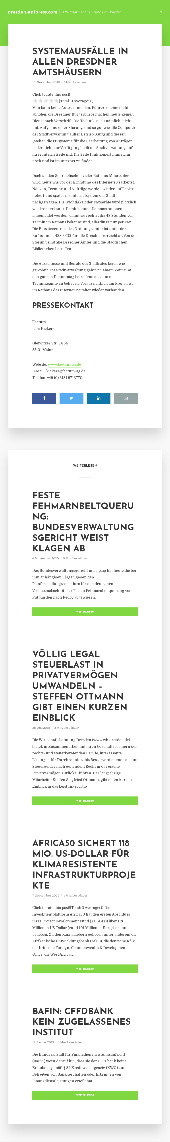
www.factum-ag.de (64, 365)
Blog (82, 12)
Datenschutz (143, 12)
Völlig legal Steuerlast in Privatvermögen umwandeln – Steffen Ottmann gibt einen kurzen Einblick (79, 686)
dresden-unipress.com (32, 12)
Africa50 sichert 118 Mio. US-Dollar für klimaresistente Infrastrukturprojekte (84, 865)
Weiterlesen (85, 612)
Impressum (119, 12)
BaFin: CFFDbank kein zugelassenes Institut (81, 1022)
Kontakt (99, 12)
